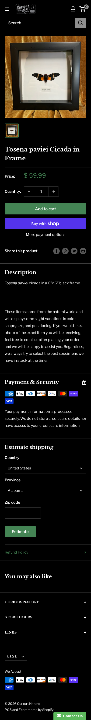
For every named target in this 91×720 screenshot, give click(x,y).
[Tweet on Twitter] (74, 251)
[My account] (73, 8)
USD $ (12, 656)
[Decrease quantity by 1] (29, 191)
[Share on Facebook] (56, 251)
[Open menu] (7, 9)
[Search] (80, 23)
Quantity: (13, 191)
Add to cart (45, 209)
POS (8, 710)
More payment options (45, 234)
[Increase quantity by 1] (54, 191)
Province (13, 480)
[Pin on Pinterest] (65, 251)
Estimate (20, 531)
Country (12, 457)
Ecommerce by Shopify (36, 710)
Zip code (12, 502)
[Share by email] (83, 251)
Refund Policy (16, 552)
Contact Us (72, 716)
